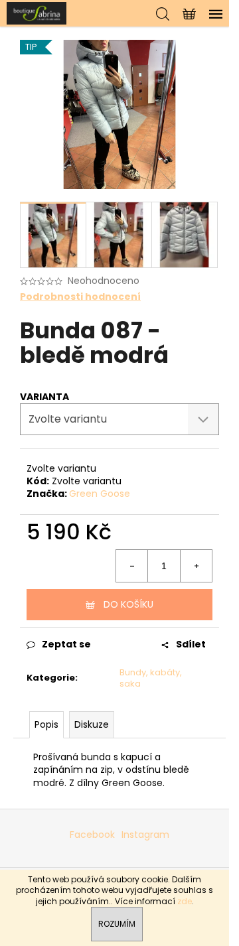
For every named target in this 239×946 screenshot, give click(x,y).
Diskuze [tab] (91, 724)
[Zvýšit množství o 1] (196, 566)
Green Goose (99, 493)
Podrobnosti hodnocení (80, 297)
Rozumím (116, 923)
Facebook (92, 834)
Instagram (145, 834)
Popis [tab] (46, 724)
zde (184, 901)
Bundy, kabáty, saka (151, 678)
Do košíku (128, 604)
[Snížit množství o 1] (132, 566)
